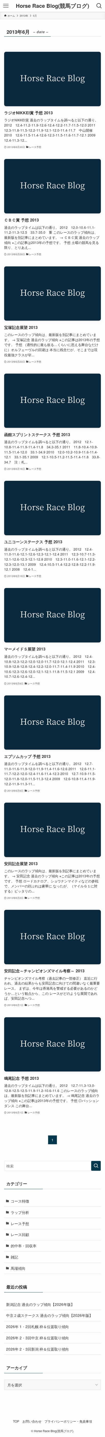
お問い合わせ (32, 1421)
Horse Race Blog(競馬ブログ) (52, 6)
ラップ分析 (20, 1212)
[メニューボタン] (6, 6)
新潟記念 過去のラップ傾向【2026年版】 (40, 1304)
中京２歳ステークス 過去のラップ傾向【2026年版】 (49, 1315)
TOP (16, 1421)
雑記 (14, 1256)
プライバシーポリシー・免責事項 (68, 1421)
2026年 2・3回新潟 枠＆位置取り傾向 (37, 1349)
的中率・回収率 (23, 1245)
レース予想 (20, 1223)
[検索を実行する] (96, 1166)
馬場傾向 (18, 1268)
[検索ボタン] (99, 6)
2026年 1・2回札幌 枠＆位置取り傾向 (37, 1326)
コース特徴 (20, 1201)
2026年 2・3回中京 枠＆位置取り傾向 (37, 1337)
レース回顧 (20, 1234)
